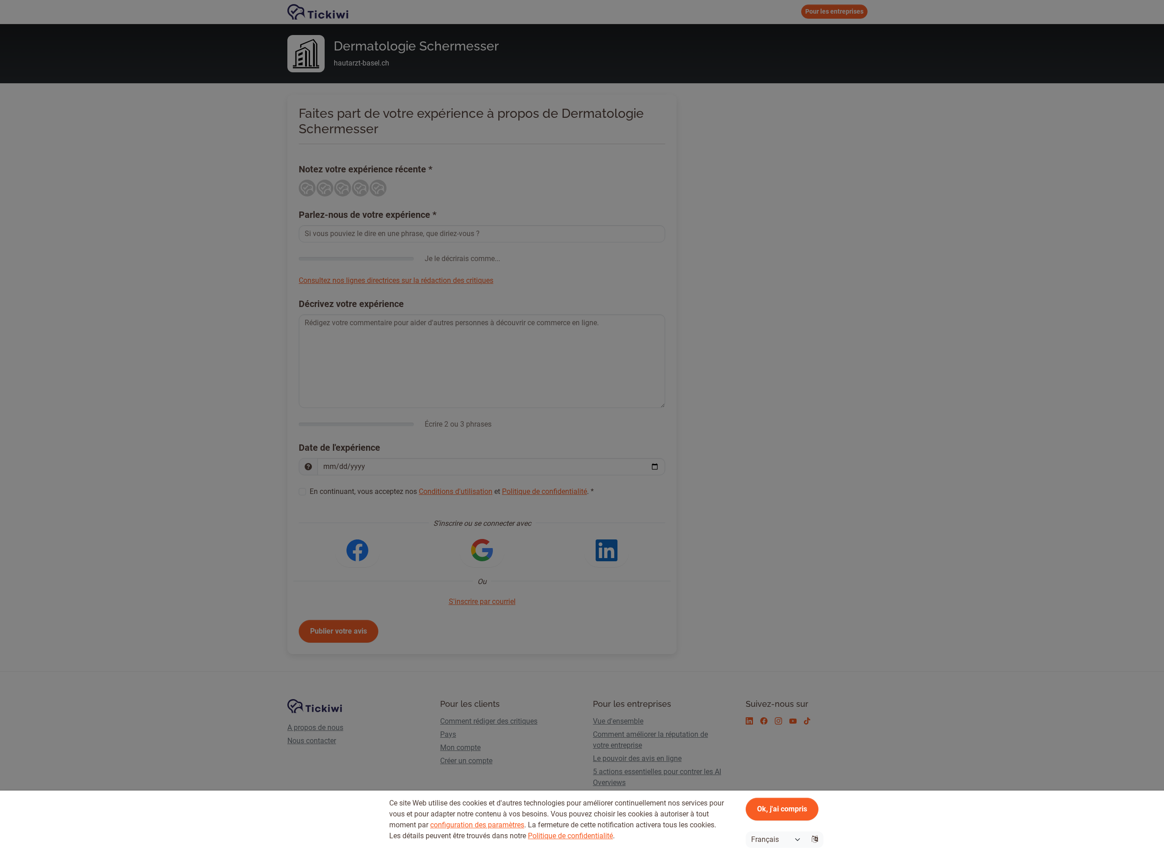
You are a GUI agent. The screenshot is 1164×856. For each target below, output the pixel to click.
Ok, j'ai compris (782, 809)
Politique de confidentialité (570, 835)
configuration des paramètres (477, 825)
